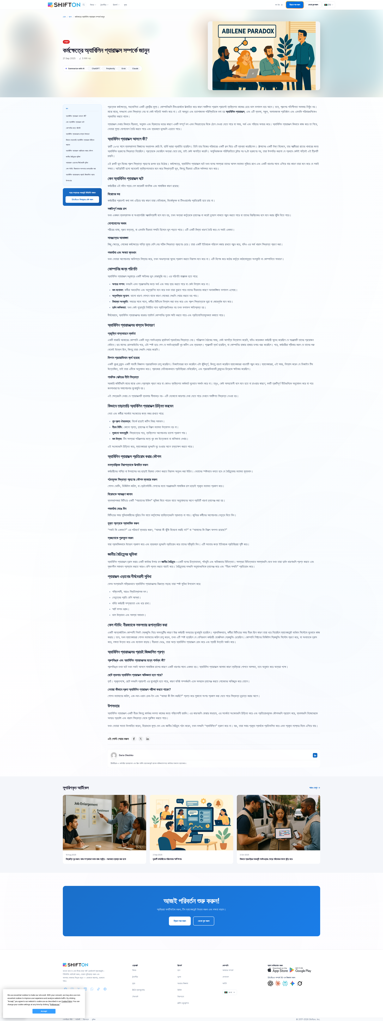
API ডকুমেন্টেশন (183, 1003)
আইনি (224, 983)
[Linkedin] (85, 989)
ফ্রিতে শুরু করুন (294, 4)
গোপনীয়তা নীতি (67, 1019)
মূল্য (125, 4)
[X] (140, 739)
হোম (64, 16)
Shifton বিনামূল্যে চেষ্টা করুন (82, 199)
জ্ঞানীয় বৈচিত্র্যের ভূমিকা (73, 156)
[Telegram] (105, 989)
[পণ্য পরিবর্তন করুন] (83, 4)
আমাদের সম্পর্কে (227, 970)
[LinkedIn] (147, 739)
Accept (44, 1011)
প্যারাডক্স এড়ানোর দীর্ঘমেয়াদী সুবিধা (77, 162)
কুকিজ (93, 1019)
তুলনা (179, 976)
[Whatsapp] (92, 989)
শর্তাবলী (77, 1019)
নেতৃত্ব (66, 42)
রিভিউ (179, 990)
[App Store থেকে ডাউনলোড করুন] (278, 970)
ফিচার (134, 970)
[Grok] (300, 983)
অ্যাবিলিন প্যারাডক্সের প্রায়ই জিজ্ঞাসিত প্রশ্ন (80, 174)
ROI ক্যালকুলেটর (138, 990)
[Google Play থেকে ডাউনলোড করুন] (300, 970)
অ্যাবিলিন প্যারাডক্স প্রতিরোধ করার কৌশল (79, 150)
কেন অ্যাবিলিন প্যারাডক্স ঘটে (75, 122)
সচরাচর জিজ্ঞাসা (182, 983)
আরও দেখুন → (314, 787)
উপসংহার (69, 180)
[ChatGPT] (270, 983)
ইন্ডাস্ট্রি (135, 976)
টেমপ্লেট (135, 996)
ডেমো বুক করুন (313, 4)
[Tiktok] (98, 989)
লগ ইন (277, 4)
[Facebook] (134, 739)
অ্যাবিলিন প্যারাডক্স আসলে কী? (76, 116)
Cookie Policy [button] (66, 1001)
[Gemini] (292, 983)
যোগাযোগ (225, 976)
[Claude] (278, 983)
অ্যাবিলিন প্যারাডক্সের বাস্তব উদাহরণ (77, 134)
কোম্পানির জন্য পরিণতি (73, 128)
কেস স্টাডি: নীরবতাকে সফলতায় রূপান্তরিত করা (81, 168)
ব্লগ (70, 16)
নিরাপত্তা (180, 996)
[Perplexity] (285, 983)
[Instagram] (72, 989)
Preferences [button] (54, 1005)
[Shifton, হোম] (75, 965)
